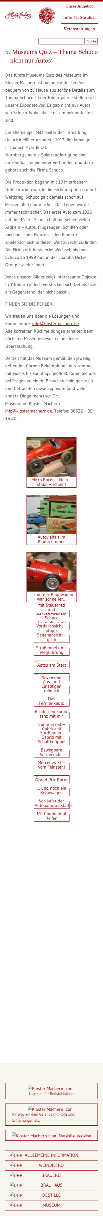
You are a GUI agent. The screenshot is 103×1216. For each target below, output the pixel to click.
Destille (51, 1195)
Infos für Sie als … (79, 18)
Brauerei (52, 1175)
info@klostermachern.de (55, 323)
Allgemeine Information (51, 1155)
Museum (51, 1205)
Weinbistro (51, 1165)
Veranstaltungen (79, 29)
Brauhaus (51, 1185)
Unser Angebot (79, 6)
